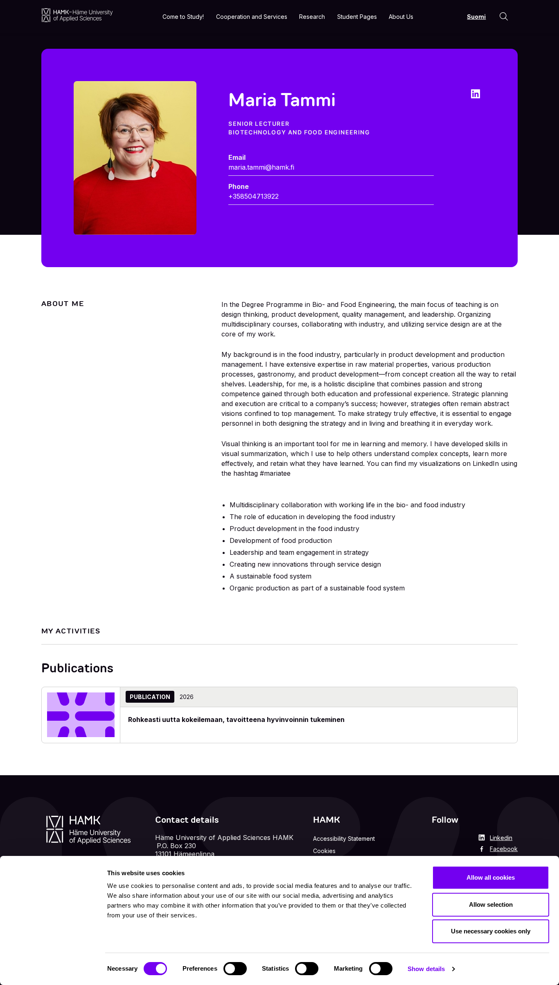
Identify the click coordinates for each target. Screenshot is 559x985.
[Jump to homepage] (77, 15)
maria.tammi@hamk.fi (261, 167)
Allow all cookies (491, 877)
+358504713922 (253, 196)
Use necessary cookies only (490, 931)
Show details (426, 968)
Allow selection (491, 904)
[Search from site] (504, 16)
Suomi (476, 16)
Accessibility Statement (344, 838)
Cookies (324, 850)
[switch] (235, 968)
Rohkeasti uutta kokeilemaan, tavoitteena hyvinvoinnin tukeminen (236, 719)
